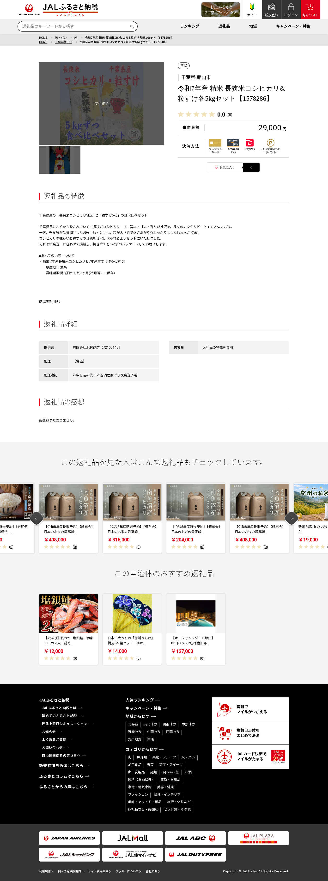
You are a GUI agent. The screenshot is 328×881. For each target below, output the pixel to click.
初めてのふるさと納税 (59, 716)
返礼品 (224, 26)
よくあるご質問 (54, 740)
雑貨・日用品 (170, 780)
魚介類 (142, 757)
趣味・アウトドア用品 (145, 802)
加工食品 (134, 765)
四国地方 (172, 732)
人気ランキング (140, 700)
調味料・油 (171, 772)
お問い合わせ (52, 748)
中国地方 (153, 732)
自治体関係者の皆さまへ (61, 755)
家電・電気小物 (140, 787)
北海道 (133, 724)
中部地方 (188, 724)
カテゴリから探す (142, 749)
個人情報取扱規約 (69, 871)
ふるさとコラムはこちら (61, 776)
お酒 (188, 772)
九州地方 (134, 739)
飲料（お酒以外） (141, 780)
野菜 (150, 765)
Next (291, 518)
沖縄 (150, 739)
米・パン (61, 37)
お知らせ (49, 732)
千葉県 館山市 (196, 77)
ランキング (189, 26)
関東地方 (169, 724)
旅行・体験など (179, 802)
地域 (253, 26)
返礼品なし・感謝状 (143, 809)
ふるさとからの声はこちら (63, 787)
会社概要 (151, 871)
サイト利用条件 (98, 871)
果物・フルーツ (164, 757)
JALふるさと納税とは (59, 708)
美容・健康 (165, 787)
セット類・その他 (177, 809)
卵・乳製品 (136, 772)
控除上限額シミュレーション (65, 724)
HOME (43, 37)
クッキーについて (127, 871)
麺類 (153, 772)
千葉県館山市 (63, 42)
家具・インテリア (167, 794)
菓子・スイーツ (171, 765)
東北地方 (150, 724)
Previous (36, 518)
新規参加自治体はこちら (61, 765)
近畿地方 (134, 732)
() (230, 115)
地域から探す (138, 716)
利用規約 (45, 871)
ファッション (138, 794)
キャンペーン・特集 (293, 26)
